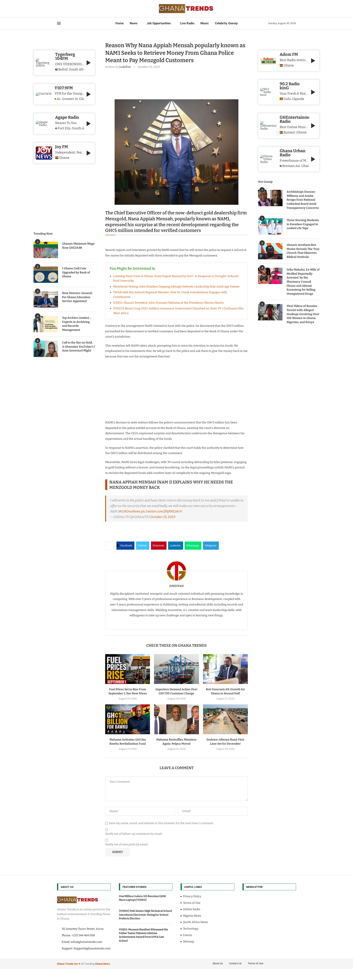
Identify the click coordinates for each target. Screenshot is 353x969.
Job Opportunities (159, 23)
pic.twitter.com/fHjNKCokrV (161, 511)
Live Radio (187, 23)
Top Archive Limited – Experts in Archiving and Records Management (76, 324)
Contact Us (235, 963)
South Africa (76, 69)
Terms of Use (255, 963)
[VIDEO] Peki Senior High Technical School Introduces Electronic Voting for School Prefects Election (145, 914)
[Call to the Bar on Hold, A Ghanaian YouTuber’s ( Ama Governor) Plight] (46, 349)
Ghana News (102, 963)
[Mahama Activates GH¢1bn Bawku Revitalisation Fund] (127, 719)
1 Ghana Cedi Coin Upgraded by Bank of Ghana (76, 272)
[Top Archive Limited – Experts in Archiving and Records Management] (46, 324)
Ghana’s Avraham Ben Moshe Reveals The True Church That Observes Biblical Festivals (303, 251)
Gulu (287, 99)
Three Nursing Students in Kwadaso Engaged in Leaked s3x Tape (303, 224)
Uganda (298, 99)
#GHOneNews (129, 511)
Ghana (289, 65)
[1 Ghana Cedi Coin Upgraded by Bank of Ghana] (46, 274)
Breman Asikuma (291, 166)
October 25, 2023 (162, 517)
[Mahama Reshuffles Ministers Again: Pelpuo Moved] (176, 719)
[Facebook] (58, 8)
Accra (59, 99)
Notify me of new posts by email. (126, 844)
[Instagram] (64, 8)
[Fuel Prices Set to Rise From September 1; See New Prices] (127, 669)
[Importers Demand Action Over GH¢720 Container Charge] (176, 669)
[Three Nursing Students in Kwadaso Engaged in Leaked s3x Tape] (270, 226)
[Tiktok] (76, 8)
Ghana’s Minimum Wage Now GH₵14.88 (78, 246)
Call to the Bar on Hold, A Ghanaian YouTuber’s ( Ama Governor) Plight (78, 346)
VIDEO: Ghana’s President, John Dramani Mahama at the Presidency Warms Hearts (168, 302)
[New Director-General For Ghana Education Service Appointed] (46, 299)
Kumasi (289, 132)
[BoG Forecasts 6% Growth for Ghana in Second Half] (225, 669)
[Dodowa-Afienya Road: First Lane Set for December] (225, 719)
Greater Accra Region (70, 99)
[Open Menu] (59, 23)
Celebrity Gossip (226, 23)
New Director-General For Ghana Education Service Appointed (77, 297)
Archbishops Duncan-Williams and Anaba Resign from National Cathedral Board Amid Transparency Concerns (303, 199)
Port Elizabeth (64, 128)
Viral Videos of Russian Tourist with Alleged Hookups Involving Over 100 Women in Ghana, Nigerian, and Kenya (303, 314)
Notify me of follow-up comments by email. (133, 834)
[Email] (71, 8)
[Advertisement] (179, 83)
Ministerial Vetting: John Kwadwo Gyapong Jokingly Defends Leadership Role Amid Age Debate (176, 286)
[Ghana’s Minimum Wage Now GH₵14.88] (46, 250)
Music (204, 23)
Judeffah (125, 67)
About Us (217, 963)
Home (119, 23)
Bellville (63, 69)
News (133, 23)
